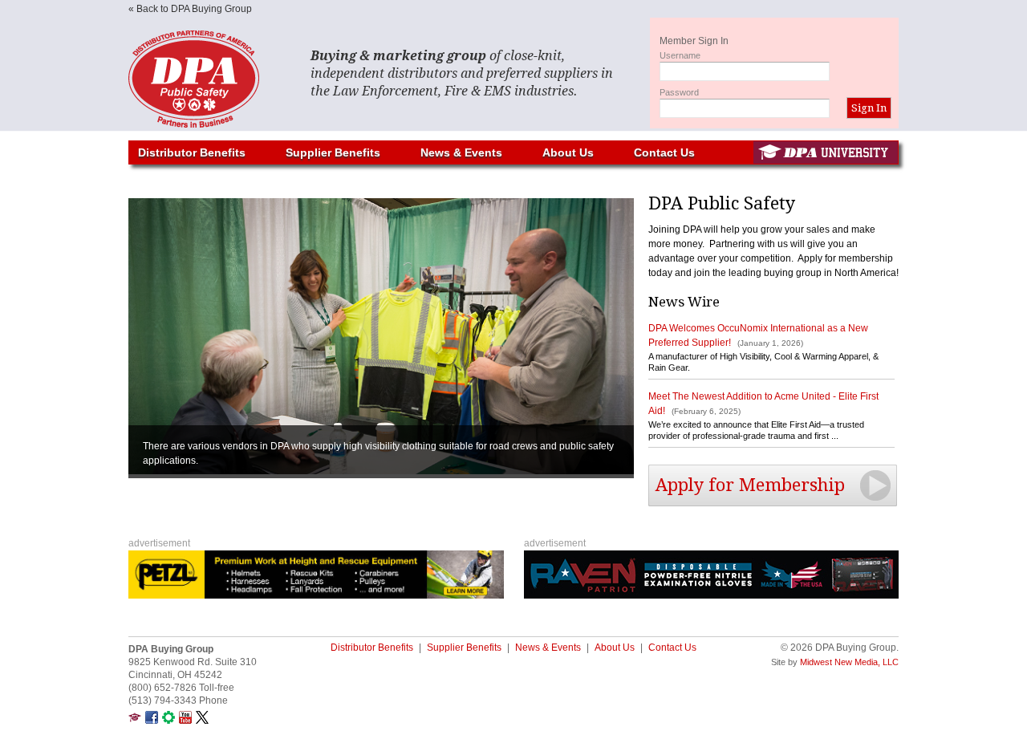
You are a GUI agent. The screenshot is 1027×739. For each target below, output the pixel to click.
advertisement (159, 543)
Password (679, 92)
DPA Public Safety (208, 79)
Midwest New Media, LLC (849, 662)
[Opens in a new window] (134, 720)
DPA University (825, 152)
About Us (568, 152)
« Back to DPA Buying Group (190, 8)
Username (680, 55)
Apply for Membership (750, 485)
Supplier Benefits (333, 152)
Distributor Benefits (192, 152)
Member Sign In (694, 41)
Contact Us (664, 152)
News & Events (461, 152)
